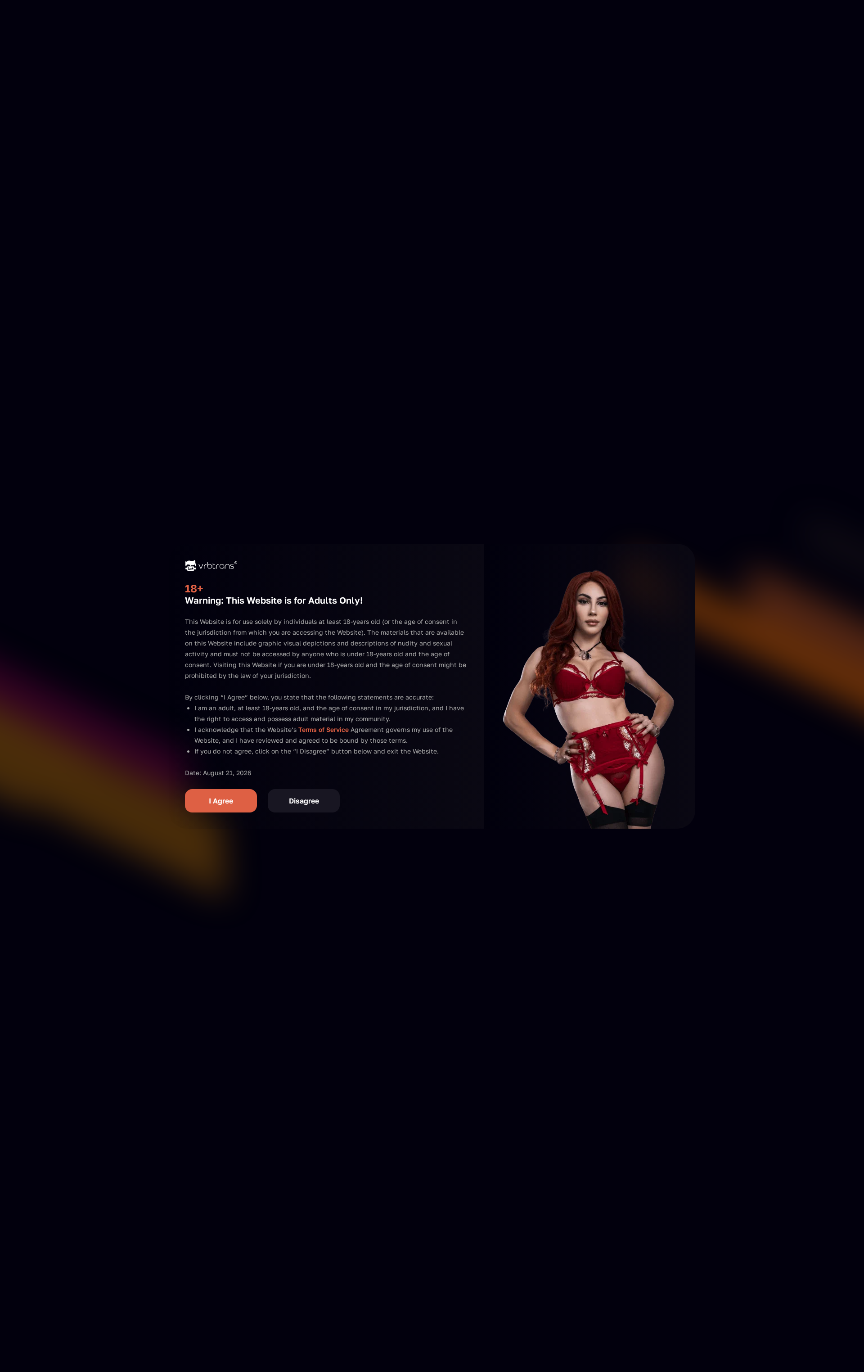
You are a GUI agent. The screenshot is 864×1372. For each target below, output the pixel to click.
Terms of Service (323, 729)
